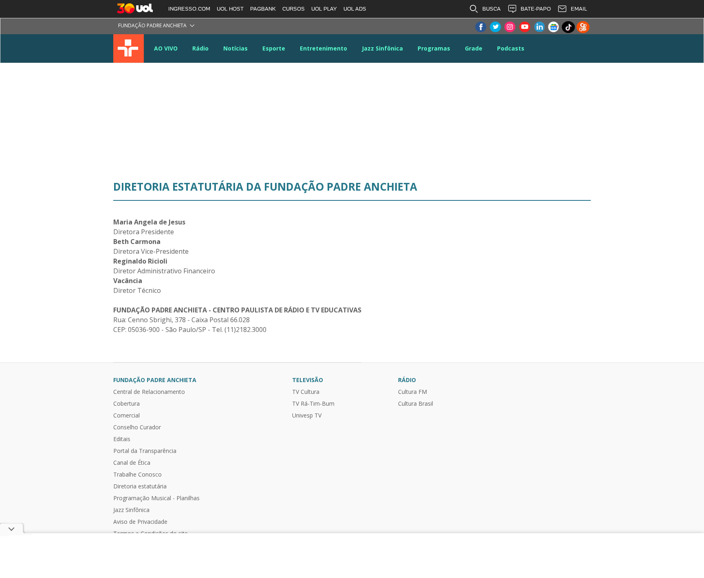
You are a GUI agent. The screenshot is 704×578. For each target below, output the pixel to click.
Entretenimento (323, 48)
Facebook (480, 27)
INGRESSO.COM (189, 9)
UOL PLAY (324, 9)
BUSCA (491, 9)
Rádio (200, 48)
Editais (121, 439)
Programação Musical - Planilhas (156, 498)
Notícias (235, 48)
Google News (553, 27)
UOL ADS (354, 9)
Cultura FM (412, 392)
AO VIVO (166, 48)
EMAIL (579, 9)
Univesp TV (306, 415)
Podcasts (510, 48)
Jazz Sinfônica (382, 48)
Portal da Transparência (144, 451)
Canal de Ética (131, 463)
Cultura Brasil (415, 404)
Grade (473, 48)
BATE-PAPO (536, 9)
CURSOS (293, 9)
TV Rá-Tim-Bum (313, 404)
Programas (434, 48)
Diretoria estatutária (140, 486)
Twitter (495, 27)
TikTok (568, 27)
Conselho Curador (137, 427)
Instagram (509, 27)
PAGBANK (263, 9)
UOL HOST (230, 9)
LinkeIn (539, 27)
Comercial (126, 415)
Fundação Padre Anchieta (152, 25)
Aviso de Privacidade (140, 522)
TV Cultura (128, 48)
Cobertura (126, 404)
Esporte (273, 48)
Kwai (583, 27)
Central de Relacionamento (149, 392)
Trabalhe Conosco (137, 474)
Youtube (524, 27)
